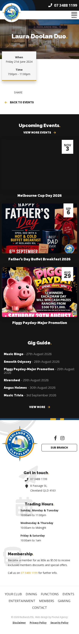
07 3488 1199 (38, 479)
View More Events (37, 132)
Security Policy (59, 622)
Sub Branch (59, 447)
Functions (50, 594)
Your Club (13, 594)
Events (68, 594)
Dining (31, 594)
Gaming (64, 601)
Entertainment (22, 601)
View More (37, 407)
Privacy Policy (38, 622)
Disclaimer (19, 622)
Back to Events (21, 102)
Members (46, 601)
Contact (39, 608)
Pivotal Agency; (60, 617)
